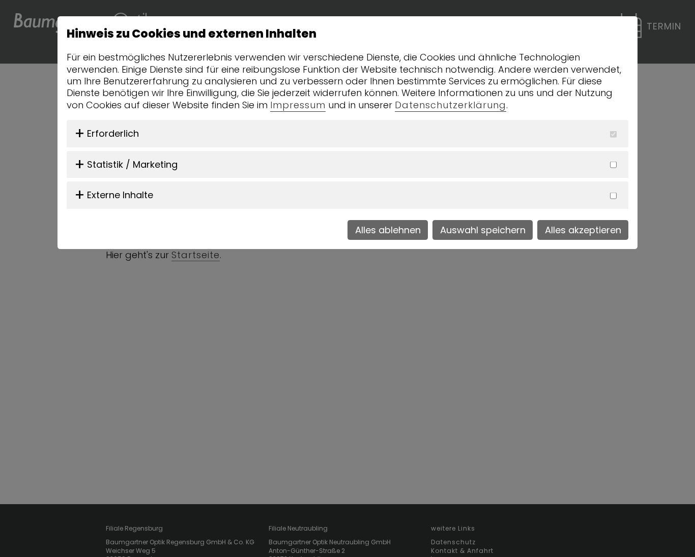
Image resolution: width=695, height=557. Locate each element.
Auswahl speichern (483, 230)
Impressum (298, 105)
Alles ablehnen (388, 230)
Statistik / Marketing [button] (132, 164)
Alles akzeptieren (583, 230)
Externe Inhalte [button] (120, 195)
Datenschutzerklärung (450, 105)
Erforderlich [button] (113, 133)
